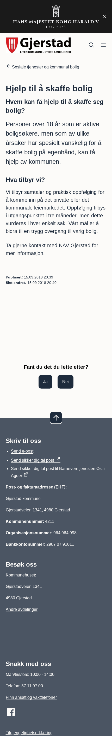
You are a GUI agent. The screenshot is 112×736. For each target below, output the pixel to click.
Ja (45, 381)
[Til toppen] (56, 417)
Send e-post (22, 451)
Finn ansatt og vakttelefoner (31, 697)
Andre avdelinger (22, 609)
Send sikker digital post (32, 460)
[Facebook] (11, 712)
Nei (65, 381)
